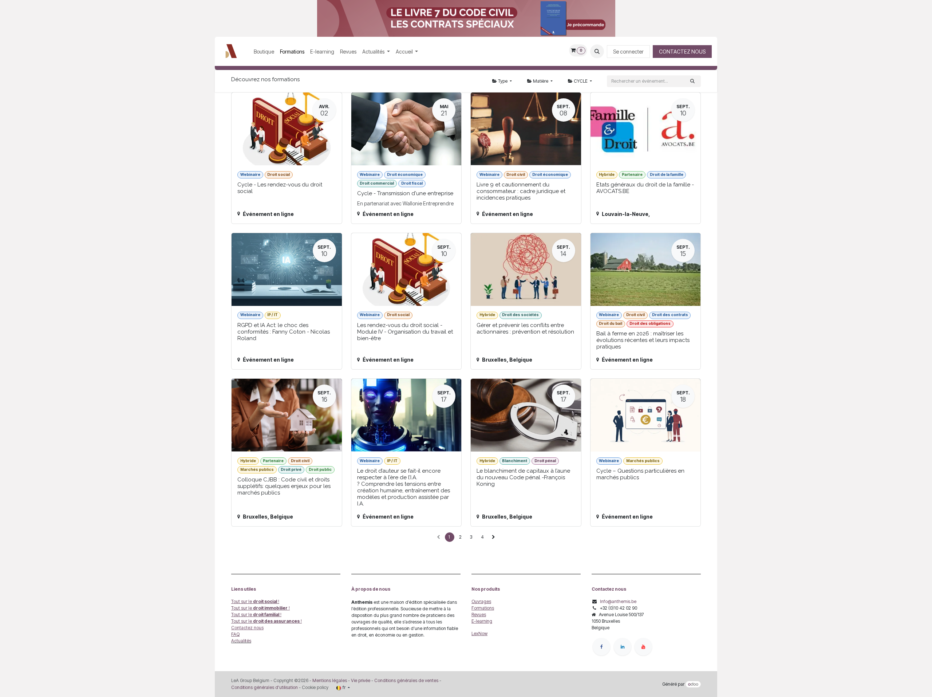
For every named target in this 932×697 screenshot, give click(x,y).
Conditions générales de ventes (405, 680)
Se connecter (628, 51)
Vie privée (360, 680)
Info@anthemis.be (618, 601)
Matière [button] (540, 81)
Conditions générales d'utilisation (264, 687)
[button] (597, 51)
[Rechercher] (692, 81)
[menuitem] (264, 51)
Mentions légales (329, 680)
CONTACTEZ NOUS (682, 51)
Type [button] (503, 81)
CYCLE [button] (581, 81)
